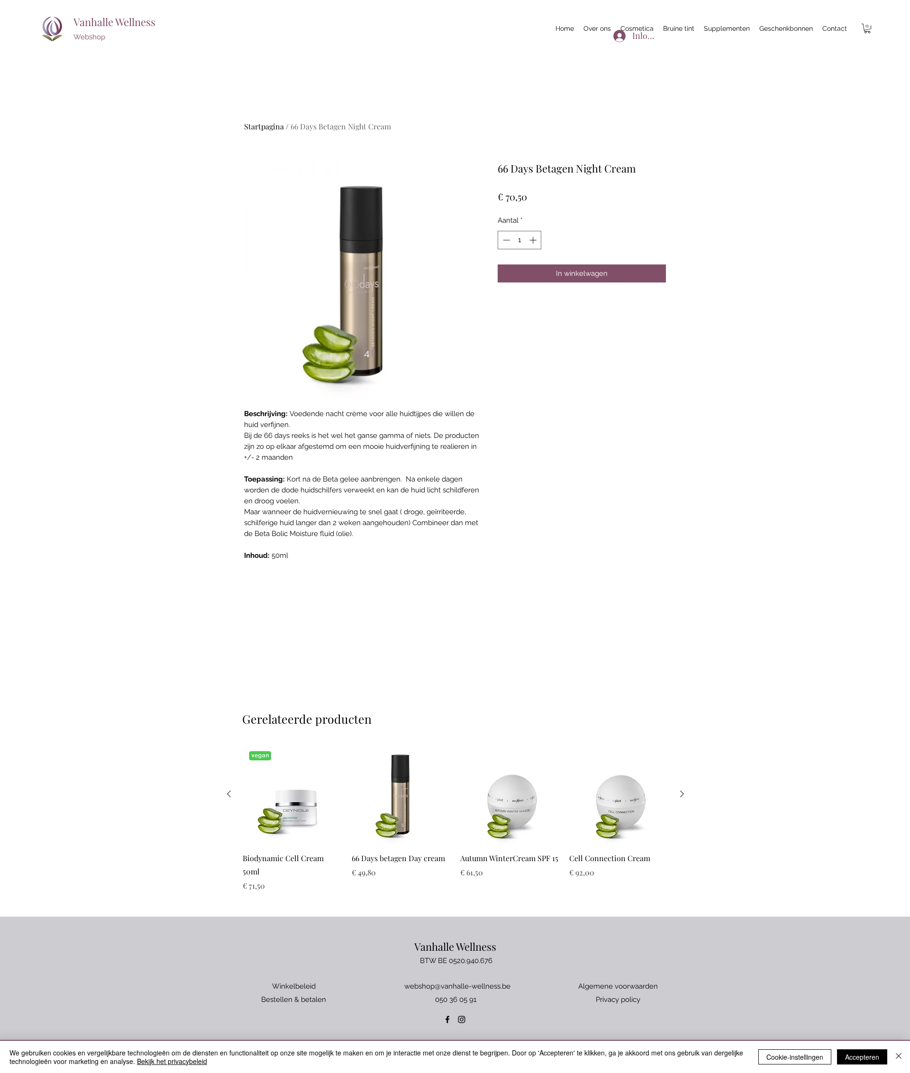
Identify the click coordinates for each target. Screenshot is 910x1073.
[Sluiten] (898, 1056)
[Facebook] (447, 1019)
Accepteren (862, 1057)
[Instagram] (461, 1019)
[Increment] (534, 240)
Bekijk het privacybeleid (172, 1061)
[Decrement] (505, 240)
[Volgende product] (682, 794)
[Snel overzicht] (292, 794)
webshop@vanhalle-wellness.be (457, 986)
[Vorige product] (229, 794)
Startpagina (264, 126)
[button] (867, 28)
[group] (455, 818)
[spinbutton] (520, 240)
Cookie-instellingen (794, 1057)
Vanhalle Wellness (114, 22)
